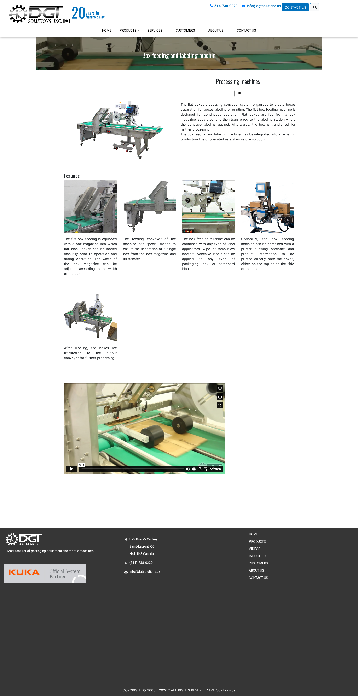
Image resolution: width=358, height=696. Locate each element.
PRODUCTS (128, 30)
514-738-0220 (226, 6)
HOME (107, 30)
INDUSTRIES (258, 556)
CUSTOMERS (185, 30)
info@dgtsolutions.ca (264, 6)
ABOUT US (216, 30)
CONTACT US (246, 30)
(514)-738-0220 (141, 563)
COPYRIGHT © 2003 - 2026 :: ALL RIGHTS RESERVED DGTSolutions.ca (179, 690)
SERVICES (154, 30)
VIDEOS (254, 549)
